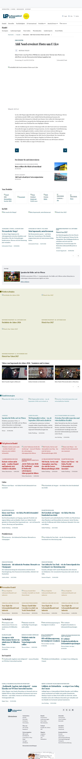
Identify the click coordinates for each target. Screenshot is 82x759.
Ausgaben (43, 734)
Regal (24, 739)
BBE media (25, 734)
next (78, 256)
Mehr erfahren (25, 282)
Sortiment (25, 721)
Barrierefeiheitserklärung (64, 742)
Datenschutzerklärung (64, 737)
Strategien (5, 31)
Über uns (62, 23)
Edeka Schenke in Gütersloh (36, 382)
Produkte (41, 23)
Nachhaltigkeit (20, 23)
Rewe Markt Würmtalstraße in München (67, 382)
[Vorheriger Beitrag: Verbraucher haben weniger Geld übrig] (17, 150)
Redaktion (25, 729)
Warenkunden (37, 31)
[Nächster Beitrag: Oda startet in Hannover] (65, 150)
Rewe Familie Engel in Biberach (11, 382)
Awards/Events (52, 23)
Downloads (61, 729)
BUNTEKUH (26, 735)
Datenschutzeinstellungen (30, 745)
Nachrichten (44, 717)
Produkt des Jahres (45, 727)
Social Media (59, 31)
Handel (4, 23)
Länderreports (48, 31)
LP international (31, 23)
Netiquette (61, 741)
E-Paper (13, 9)
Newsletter (5, 9)
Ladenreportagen (16, 31)
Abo (42, 737)
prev (73, 256)
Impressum (61, 735)
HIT (41, 729)
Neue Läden (26, 31)
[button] (22, 51)
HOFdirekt (25, 742)
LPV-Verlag (25, 727)
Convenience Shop (27, 737)
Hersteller (11, 23)
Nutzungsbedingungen (64, 739)
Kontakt (28, 9)
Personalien (26, 722)
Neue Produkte (62, 719)
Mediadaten (20, 9)
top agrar (25, 741)
